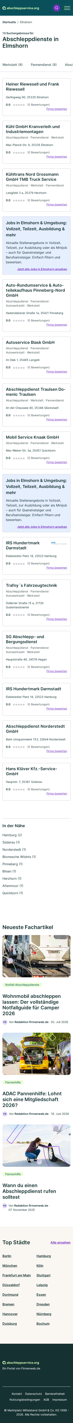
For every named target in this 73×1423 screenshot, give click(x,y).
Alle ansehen (60, 1242)
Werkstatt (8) (12, 65)
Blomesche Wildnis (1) (19, 857)
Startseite (9, 22)
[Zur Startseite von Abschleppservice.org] (20, 7)
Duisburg (9, 1324)
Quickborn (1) (12, 893)
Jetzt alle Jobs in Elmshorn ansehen (42, 269)
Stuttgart (43, 1275)
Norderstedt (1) (14, 849)
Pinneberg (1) (12, 864)
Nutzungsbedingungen (25, 1399)
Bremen (8, 1304)
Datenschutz (33, 1393)
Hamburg (43, 1256)
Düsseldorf (11, 1285)
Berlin (6, 1256)
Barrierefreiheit (55, 1393)
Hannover (10, 1314)
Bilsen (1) (9, 871)
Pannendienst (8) (44, 65)
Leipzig (42, 1285)
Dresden (43, 1304)
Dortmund (10, 1295)
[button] (56, 7)
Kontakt (17, 1393)
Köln (39, 1266)
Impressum (59, 1399)
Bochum (42, 1324)
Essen (41, 1295)
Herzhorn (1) (11, 878)
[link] (36, 97)
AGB (46, 1399)
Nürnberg (43, 1314)
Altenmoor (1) (12, 886)
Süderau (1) (11, 842)
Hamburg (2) (12, 835)
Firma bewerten (56, 109)
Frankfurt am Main (16, 1275)
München (9, 1266)
